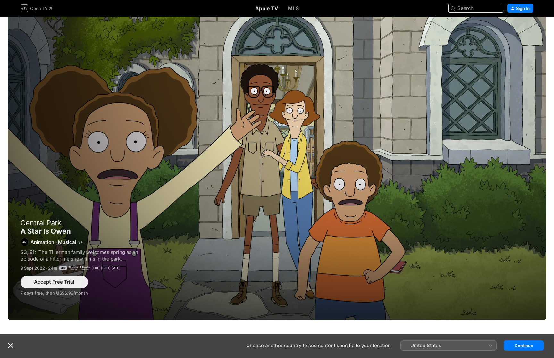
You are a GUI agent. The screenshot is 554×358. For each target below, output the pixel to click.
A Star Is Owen (277, 168)
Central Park (41, 223)
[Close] (10, 345)
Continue (524, 345)
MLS (293, 8)
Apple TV (266, 8)
